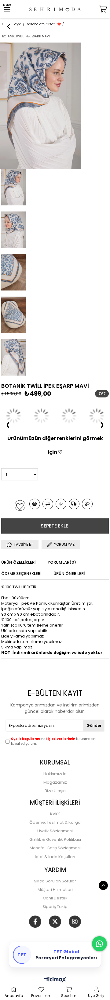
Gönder (93, 725)
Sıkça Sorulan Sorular (55, 881)
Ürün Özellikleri (18, 562)
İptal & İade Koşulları (55, 857)
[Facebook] (35, 922)
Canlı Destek (55, 898)
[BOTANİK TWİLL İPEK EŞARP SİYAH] (96, 416)
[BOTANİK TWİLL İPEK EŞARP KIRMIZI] (13, 416)
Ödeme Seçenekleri (21, 573)
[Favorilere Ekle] (20, 505)
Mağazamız (55, 782)
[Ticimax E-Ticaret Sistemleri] (55, 980)
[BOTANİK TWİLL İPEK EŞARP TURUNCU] (69, 416)
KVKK (55, 814)
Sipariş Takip (55, 906)
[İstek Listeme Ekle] (34, 504)
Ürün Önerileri (69, 573)
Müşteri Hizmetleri (55, 889)
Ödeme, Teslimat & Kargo (55, 822)
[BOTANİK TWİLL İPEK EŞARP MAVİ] (41, 416)
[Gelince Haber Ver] (87, 504)
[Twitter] (55, 922)
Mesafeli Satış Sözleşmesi (55, 848)
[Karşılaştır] (47, 504)
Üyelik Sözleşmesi (55, 831)
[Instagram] (75, 922)
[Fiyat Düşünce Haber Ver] (61, 504)
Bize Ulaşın (55, 791)
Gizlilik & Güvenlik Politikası (55, 839)
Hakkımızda (55, 774)
